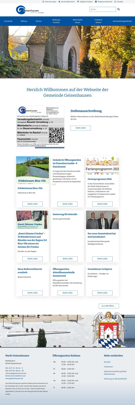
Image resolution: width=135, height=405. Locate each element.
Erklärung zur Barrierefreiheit (115, 378)
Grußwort (5, 32)
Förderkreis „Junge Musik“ (78, 32)
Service (38, 21)
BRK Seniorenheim (115, 32)
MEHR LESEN (81, 128)
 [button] (118, 9)
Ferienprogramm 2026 (100, 179)
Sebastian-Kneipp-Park (103, 36)
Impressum (108, 366)
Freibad (19, 32)
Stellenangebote (7, 51)
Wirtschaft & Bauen (77, 21)
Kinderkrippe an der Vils (63, 55)
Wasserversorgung (123, 51)
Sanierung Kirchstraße (65, 214)
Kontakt (120, 2)
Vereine (19, 40)
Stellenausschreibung (86, 111)
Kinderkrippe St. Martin (63, 47)
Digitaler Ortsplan (86, 2)
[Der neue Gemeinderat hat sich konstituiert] (102, 228)
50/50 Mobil (112, 47)
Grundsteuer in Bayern (100, 269)
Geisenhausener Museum (51, 32)
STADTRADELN (21, 44)
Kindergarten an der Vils (63, 51)
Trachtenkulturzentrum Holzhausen (77, 41)
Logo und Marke (97, 50)
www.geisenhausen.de (14, 378)
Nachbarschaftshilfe (115, 40)
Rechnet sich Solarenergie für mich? (49, 53)
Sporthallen (20, 36)
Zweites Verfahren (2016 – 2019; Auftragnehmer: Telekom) (53, 39)
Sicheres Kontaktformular (15, 376)
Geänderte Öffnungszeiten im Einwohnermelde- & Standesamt (67, 163)
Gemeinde (8, 21)
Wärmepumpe (46, 57)
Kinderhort (59, 59)
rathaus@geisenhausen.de (15, 373)
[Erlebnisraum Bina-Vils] (32, 183)
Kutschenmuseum (49, 36)
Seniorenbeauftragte (115, 44)
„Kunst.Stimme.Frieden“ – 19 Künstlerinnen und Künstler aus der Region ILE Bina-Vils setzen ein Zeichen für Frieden (32, 240)
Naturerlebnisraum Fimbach (105, 32)
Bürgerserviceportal (105, 2)
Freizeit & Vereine (98, 21)
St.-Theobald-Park (101, 40)
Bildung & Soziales (56, 21)
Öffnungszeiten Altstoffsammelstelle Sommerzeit (64, 272)
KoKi (110, 36)
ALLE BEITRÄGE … (109, 306)
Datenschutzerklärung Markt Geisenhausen (115, 372)
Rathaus (24, 21)
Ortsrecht (5, 47)
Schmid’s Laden (75, 36)
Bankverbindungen (8, 55)
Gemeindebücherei (68, 2)
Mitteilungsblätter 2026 (105, 45)
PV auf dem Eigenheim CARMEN (49, 47)
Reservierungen (50, 2)
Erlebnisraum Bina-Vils (30, 188)
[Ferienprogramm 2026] (102, 174)
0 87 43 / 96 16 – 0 (16, 368)
